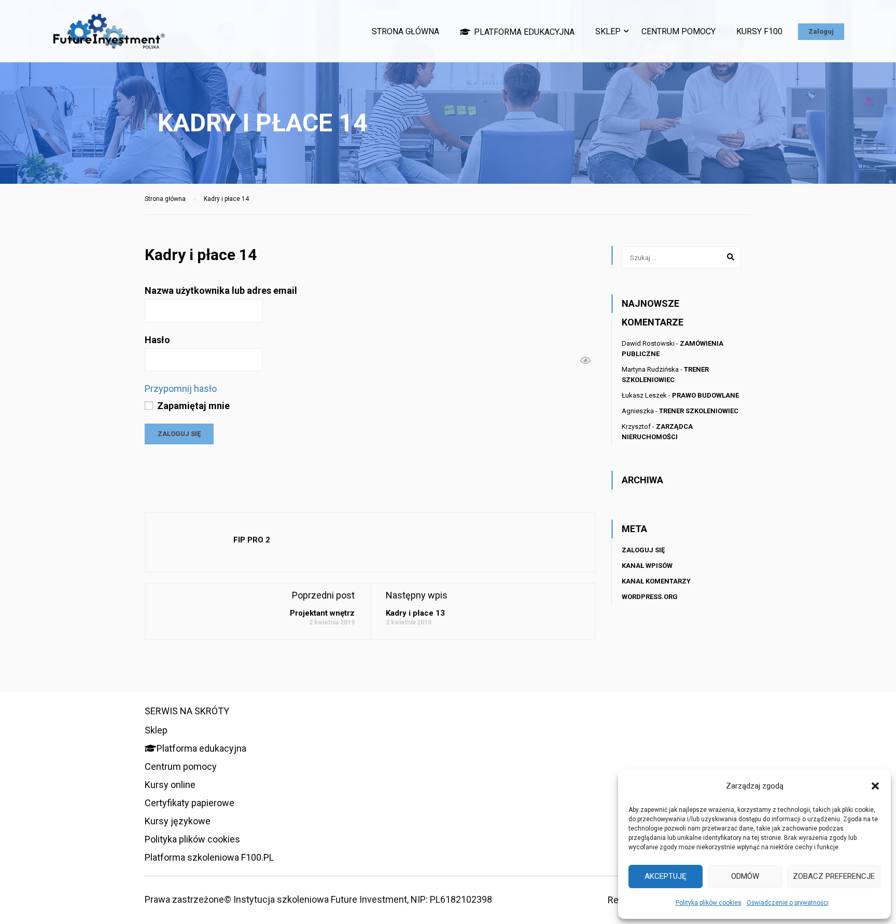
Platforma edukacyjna (524, 32)
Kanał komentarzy (656, 581)
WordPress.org (650, 597)
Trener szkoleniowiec (698, 411)
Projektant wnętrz (322, 613)
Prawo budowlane (705, 395)
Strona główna (405, 31)
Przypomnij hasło (181, 388)
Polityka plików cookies (708, 902)
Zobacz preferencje (834, 876)
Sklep (608, 31)
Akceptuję (666, 876)
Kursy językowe (178, 821)
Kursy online (170, 784)
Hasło (157, 339)
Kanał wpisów (647, 565)
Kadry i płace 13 (415, 613)
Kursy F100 (759, 31)
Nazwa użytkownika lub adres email (221, 290)
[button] (875, 786)
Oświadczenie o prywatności (788, 902)
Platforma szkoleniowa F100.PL (209, 857)
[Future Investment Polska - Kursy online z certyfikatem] (109, 36)
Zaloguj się (643, 550)
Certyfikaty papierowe (189, 802)
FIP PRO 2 (251, 540)
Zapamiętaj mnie (192, 405)
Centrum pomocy (678, 31)
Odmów (745, 876)
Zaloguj (821, 31)
